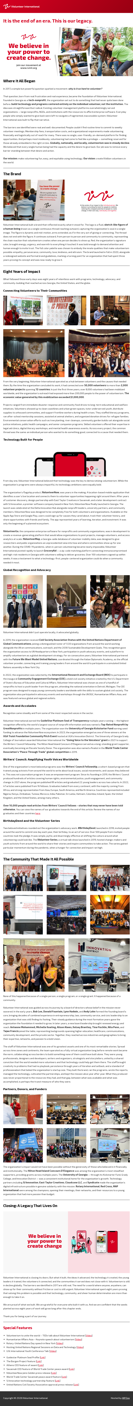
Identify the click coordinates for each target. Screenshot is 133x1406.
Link (43, 1357)
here (37, 813)
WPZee (126, 1397)
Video (89, 1335)
